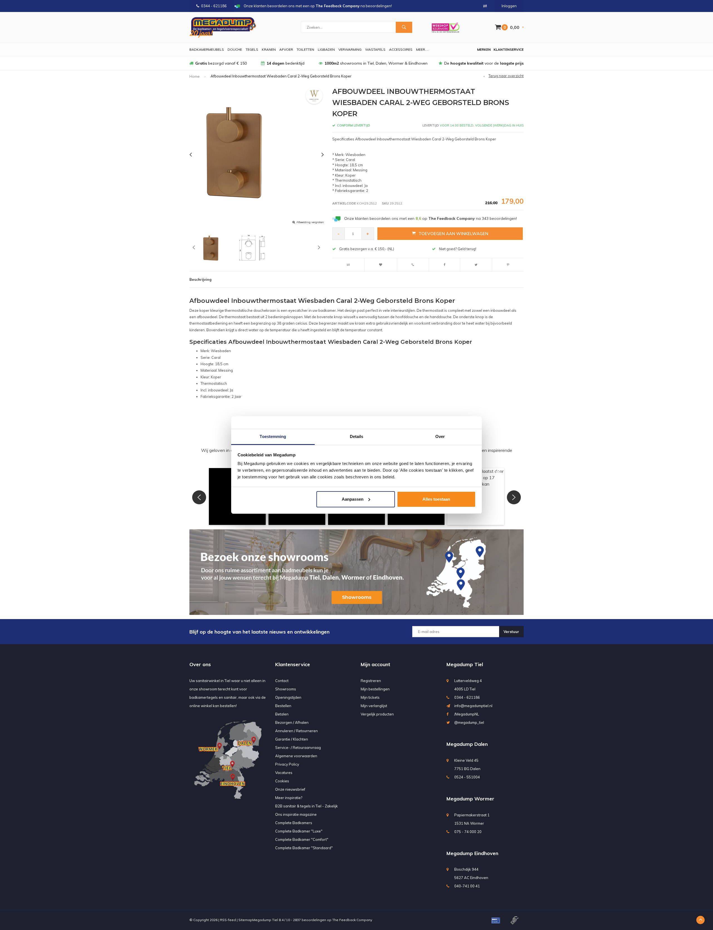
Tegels (252, 49)
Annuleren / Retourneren (296, 731)
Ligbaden (326, 49)
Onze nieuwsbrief (290, 789)
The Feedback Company (352, 920)
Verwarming (350, 49)
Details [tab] (356, 436)
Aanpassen (352, 499)
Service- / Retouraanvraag (298, 747)
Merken (484, 49)
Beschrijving (200, 279)
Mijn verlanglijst (374, 705)
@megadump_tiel (469, 722)
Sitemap (245, 920)
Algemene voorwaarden (296, 756)
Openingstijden (288, 697)
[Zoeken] (403, 27)
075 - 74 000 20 (468, 831)
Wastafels (375, 49)
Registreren (371, 680)
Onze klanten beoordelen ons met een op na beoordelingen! (430, 218)
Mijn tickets (370, 697)
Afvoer (286, 49)
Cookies (282, 781)
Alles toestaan (436, 499)
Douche (235, 49)
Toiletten (305, 49)
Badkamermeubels (206, 49)
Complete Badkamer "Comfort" (301, 839)
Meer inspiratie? (288, 797)
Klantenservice (509, 49)
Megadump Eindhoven (472, 853)
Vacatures (283, 772)
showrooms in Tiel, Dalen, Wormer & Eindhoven (376, 63)
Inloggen (509, 6)
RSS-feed (228, 920)
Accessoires (400, 49)
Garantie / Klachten (291, 739)
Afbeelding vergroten (310, 222)
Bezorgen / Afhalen (292, 722)
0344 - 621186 (214, 6)
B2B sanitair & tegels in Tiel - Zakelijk (306, 806)
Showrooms (285, 689)
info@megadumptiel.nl (473, 705)
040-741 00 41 (467, 886)
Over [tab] (440, 436)
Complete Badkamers (293, 823)
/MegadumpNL (466, 714)
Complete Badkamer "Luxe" (299, 831)
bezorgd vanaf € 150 (221, 63)
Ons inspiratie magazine (296, 814)
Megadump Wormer (470, 798)
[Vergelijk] (485, 6)
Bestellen (283, 705)
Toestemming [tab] (273, 436)
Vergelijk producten (377, 714)
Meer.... (422, 49)
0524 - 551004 (467, 777)
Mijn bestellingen (375, 689)
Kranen (269, 49)
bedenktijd (285, 63)
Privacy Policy (287, 764)
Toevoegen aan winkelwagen (453, 233)
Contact (282, 680)
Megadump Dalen (467, 744)
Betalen (282, 714)
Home (194, 76)
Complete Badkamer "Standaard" (304, 848)
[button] (199, 497)
